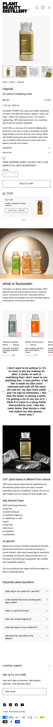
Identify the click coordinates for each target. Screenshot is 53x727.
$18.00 (33, 345)
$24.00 (16, 345)
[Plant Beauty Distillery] (16, 7)
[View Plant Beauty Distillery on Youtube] (22, 705)
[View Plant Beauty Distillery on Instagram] (4, 705)
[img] (46, 100)
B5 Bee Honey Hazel (34, 342)
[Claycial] (8, 71)
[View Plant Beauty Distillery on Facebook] (16, 705)
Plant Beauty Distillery (17, 712)
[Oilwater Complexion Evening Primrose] (40, 207)
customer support (12, 665)
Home (5, 82)
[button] (36, 7)
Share (9, 193)
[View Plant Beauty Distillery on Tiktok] (10, 705)
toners (12, 82)
